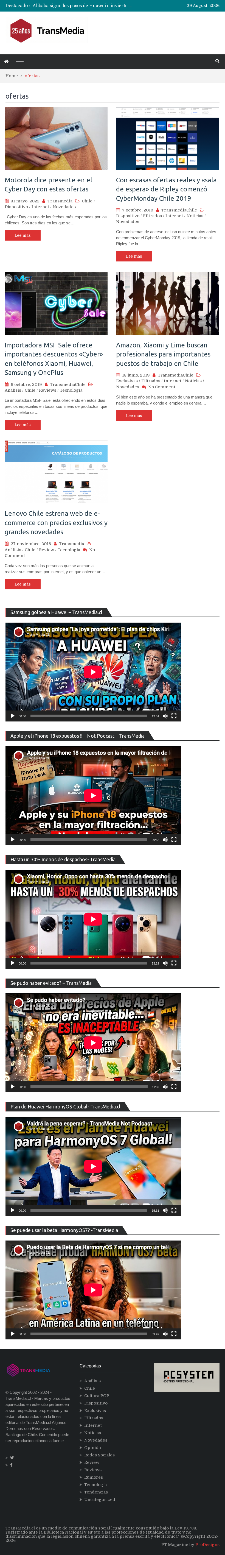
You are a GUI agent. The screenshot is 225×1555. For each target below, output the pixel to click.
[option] (83, 6)
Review (46, 549)
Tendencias (96, 1492)
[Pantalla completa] (174, 716)
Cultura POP (96, 1395)
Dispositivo (16, 206)
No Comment (161, 386)
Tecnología (71, 390)
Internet (40, 206)
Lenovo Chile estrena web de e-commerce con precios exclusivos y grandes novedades (56, 523)
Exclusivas (127, 380)
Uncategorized (99, 1499)
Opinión (92, 1447)
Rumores (93, 1477)
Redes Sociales (99, 1455)
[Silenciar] (165, 716)
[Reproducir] (12, 716)
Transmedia (59, 201)
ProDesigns (207, 1544)
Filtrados (152, 215)
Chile (87, 201)
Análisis (13, 390)
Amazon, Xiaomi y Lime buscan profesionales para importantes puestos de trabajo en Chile (163, 354)
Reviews (47, 390)
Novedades (64, 206)
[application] (93, 672)
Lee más (23, 235)
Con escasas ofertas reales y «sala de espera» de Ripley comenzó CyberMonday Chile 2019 (166, 189)
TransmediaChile (179, 210)
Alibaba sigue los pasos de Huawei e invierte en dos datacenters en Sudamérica (118, 5)
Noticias (195, 215)
